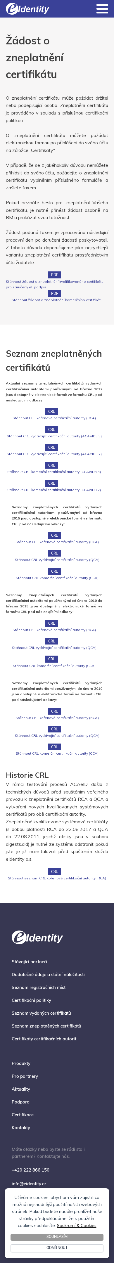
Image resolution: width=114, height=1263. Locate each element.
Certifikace (23, 1115)
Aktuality (21, 1089)
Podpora (21, 1102)
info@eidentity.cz (29, 1184)
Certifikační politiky (31, 1001)
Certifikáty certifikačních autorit (44, 1039)
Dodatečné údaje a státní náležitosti (48, 975)
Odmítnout (57, 1248)
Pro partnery (25, 1077)
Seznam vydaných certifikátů (41, 1013)
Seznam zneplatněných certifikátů (46, 1026)
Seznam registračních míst (38, 988)
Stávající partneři (29, 962)
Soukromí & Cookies (76, 1225)
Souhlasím (57, 1237)
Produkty (21, 1064)
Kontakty (21, 1128)
